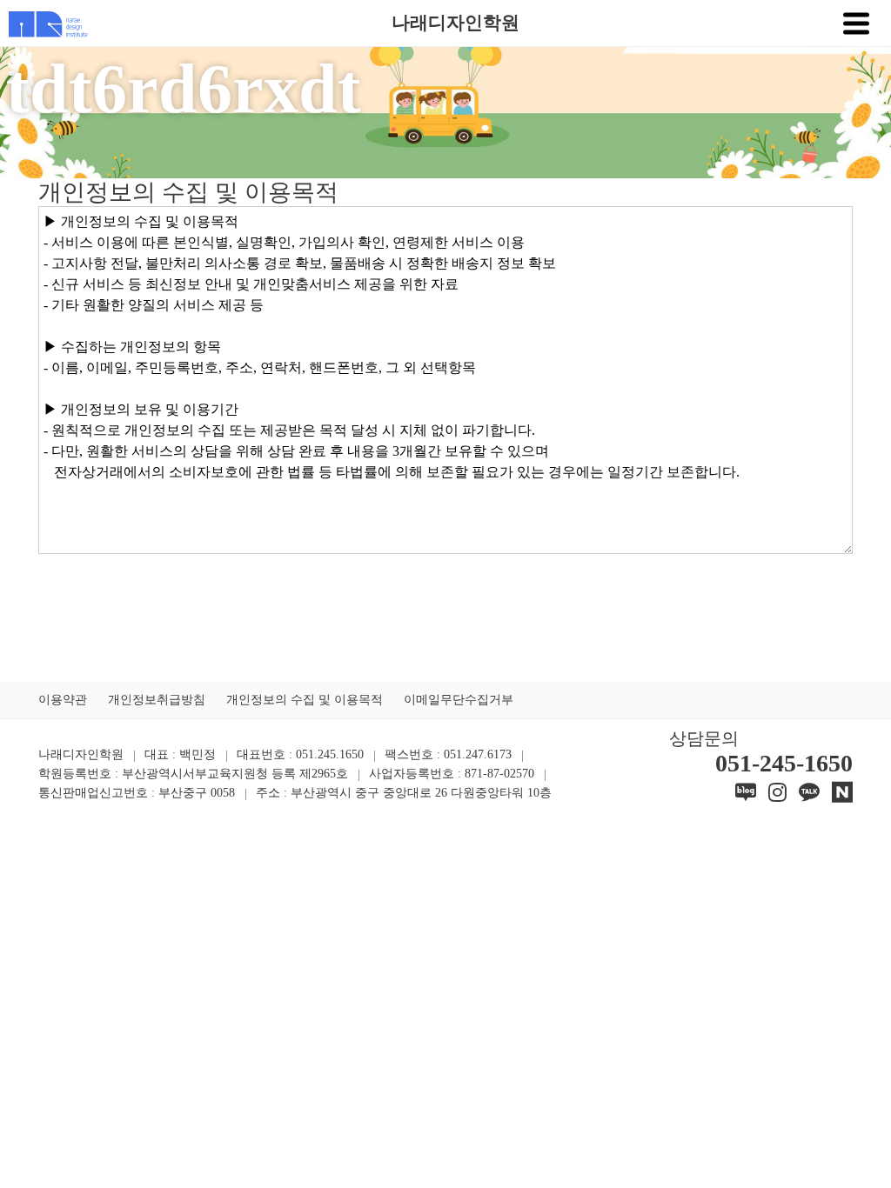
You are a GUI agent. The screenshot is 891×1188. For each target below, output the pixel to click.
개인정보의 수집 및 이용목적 (304, 699)
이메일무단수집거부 (458, 699)
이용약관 (62, 699)
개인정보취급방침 (156, 699)
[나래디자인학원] (44, 22)
